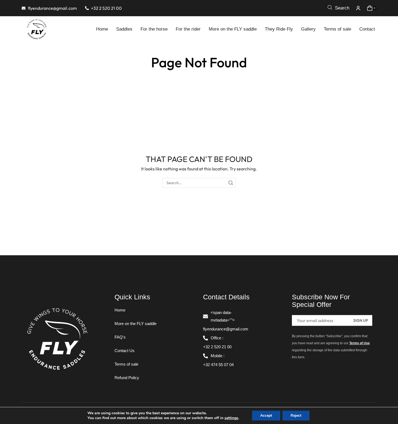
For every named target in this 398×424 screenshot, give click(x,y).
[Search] (231, 183)
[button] (338, 8)
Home (187, 51)
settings (231, 418)
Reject (296, 415)
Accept (266, 415)
